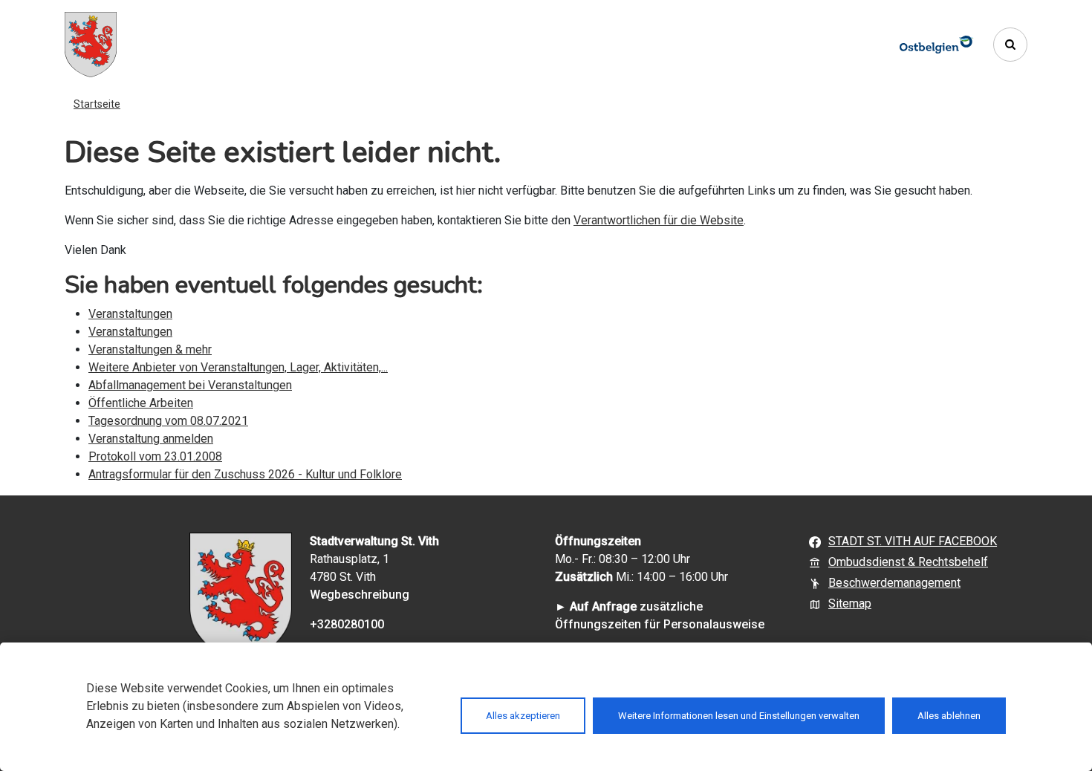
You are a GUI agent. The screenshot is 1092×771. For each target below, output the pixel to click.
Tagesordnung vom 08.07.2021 (168, 421)
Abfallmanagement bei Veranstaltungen (190, 385)
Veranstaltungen (130, 314)
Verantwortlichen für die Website (658, 220)
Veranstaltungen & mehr (150, 349)
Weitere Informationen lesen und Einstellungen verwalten (738, 715)
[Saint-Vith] (91, 44)
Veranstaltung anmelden (150, 439)
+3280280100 (347, 624)
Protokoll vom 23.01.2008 (155, 456)
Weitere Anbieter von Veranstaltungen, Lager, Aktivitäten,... (238, 367)
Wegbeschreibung (359, 595)
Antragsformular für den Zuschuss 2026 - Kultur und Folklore (245, 474)
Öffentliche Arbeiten (140, 403)
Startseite (97, 104)
